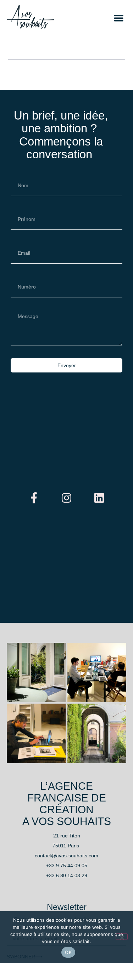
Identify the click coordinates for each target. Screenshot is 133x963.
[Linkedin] (99, 498)
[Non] (122, 936)
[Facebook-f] (34, 498)
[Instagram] (67, 498)
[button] (119, 18)
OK (68, 952)
